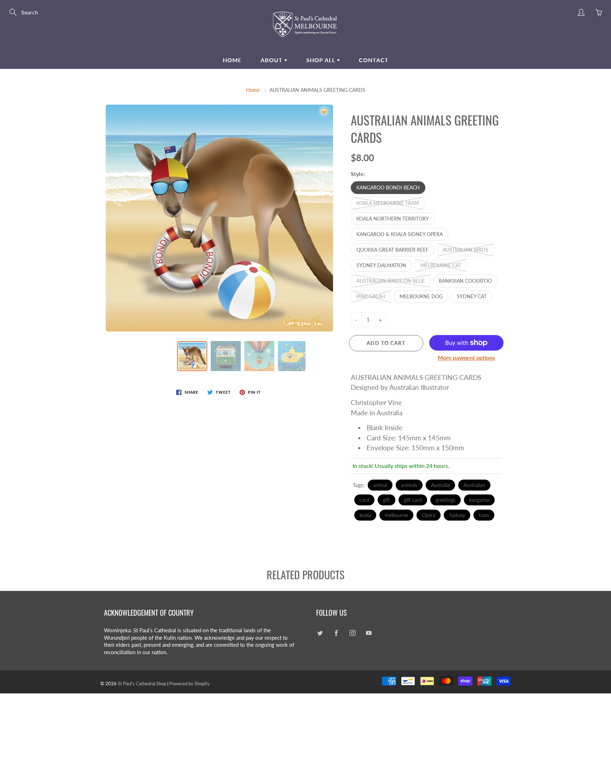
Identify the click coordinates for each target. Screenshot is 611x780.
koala (365, 515)
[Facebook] (336, 633)
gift (386, 500)
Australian (474, 485)
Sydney (457, 515)
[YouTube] (368, 633)
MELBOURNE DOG (421, 296)
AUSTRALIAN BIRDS (465, 250)
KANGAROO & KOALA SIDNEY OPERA (399, 234)
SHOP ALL (321, 60)
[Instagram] (352, 633)
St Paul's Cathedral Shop (142, 683)
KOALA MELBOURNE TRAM (387, 203)
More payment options (466, 357)
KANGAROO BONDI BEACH (388, 187)
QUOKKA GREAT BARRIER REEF (392, 250)
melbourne (396, 515)
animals (409, 485)
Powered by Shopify (189, 683)
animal (380, 485)
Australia (440, 485)
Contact (374, 60)
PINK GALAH (370, 296)
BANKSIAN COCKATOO (465, 281)
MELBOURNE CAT (440, 265)
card (364, 500)
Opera (428, 515)
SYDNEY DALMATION (381, 265)
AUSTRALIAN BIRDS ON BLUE (390, 281)
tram (484, 515)
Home (232, 60)
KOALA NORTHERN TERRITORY (392, 219)
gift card (413, 500)
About (272, 60)
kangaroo (479, 500)
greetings (445, 500)
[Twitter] (320, 633)
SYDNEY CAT (472, 296)
